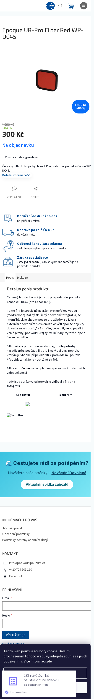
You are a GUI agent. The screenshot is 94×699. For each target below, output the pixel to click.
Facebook (16, 576)
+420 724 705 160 (20, 569)
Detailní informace (14, 175)
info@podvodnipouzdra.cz (27, 563)
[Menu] (83, 5)
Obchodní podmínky (16, 534)
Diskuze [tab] (22, 277)
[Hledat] (59, 5)
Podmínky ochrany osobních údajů (25, 540)
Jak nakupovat (12, 528)
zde (49, 661)
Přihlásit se (15, 635)
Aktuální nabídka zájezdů (47, 484)
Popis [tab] (10, 277)
